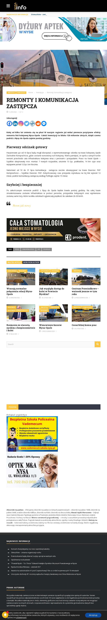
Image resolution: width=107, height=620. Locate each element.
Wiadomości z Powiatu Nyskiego (18, 310)
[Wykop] (32, 123)
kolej (17, 249)
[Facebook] (9, 123)
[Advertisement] (53, 377)
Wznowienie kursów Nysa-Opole (50, 326)
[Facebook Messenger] (43, 123)
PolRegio (46, 249)
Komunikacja (21, 92)
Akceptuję (93, 615)
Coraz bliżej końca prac (84, 325)
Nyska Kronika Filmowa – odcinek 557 (25, 567)
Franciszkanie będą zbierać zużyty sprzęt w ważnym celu (33, 556)
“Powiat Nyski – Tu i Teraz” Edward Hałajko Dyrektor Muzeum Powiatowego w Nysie (44, 563)
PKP (39, 249)
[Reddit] (38, 123)
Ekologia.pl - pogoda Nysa (17, 415)
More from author (31, 262)
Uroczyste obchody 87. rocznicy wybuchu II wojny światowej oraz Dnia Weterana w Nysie (46, 574)
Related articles (14, 262)
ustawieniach (21, 617)
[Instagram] (20, 123)
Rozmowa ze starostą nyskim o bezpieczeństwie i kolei (21, 328)
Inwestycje (11, 92)
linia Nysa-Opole (28, 249)
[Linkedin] (15, 123)
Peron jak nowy (22, 205)
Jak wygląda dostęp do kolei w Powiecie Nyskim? (51, 291)
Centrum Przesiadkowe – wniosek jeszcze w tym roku (85, 291)
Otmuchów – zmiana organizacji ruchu (48, 14)
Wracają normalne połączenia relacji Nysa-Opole (20, 291)
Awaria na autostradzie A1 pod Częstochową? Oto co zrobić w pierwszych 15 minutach (45, 570)
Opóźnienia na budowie (20, 559)
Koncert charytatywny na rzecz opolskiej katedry (30, 549)
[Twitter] (26, 123)
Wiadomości (22, 271)
